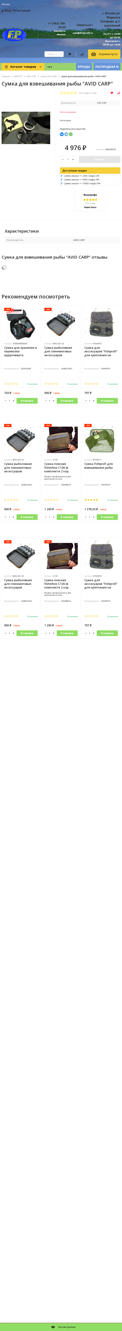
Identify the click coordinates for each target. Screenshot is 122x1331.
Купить (99, 159)
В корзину (27, 400)
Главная (6, 76)
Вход (7, 10)
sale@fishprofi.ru (83, 32)
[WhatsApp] (71, 134)
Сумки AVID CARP (48, 76)
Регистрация (22, 10)
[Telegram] (66, 134)
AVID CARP (31, 76)
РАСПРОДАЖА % (107, 67)
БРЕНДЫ (84, 67)
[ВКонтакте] (62, 134)
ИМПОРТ (18, 76)
